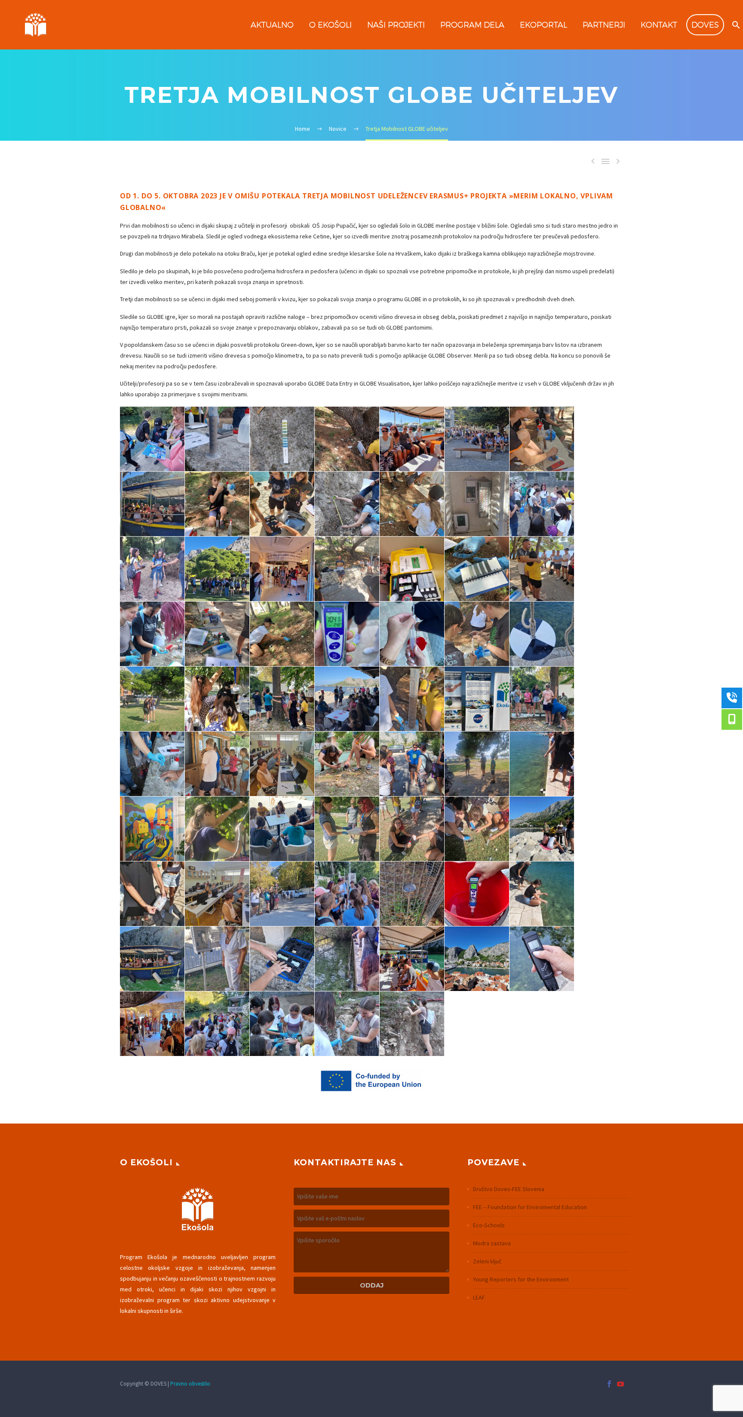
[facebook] (609, 1383)
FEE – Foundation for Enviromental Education (530, 1207)
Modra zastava (492, 1243)
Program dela (472, 24)
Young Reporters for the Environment (521, 1279)
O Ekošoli (330, 24)
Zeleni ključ (487, 1261)
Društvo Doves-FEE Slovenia (508, 1189)
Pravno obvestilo (190, 1383)
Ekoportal (543, 24)
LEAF (479, 1297)
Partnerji (604, 24)
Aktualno (272, 24)
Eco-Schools (489, 1225)
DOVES (705, 24)
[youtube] (620, 1383)
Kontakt (659, 24)
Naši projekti (396, 24)
